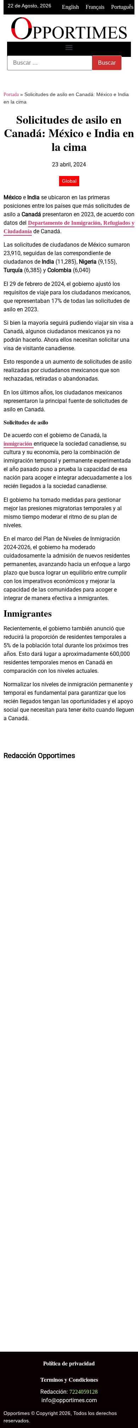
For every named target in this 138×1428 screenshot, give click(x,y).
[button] (69, 47)
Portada (11, 94)
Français (95, 7)
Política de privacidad (69, 1363)
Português (122, 7)
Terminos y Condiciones (69, 1379)
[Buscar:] (49, 62)
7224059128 (83, 1392)
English (70, 7)
